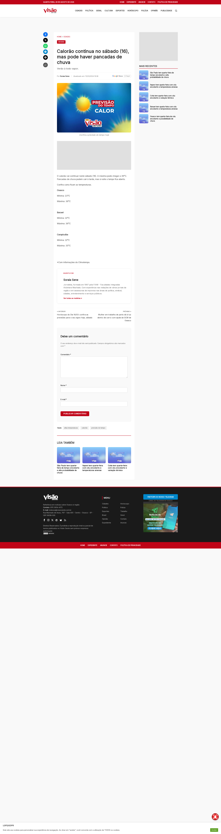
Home (122, 2)
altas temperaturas (71, 428)
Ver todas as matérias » (72, 298)
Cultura (109, 11)
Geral (99, 11)
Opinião (154, 11)
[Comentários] (45, 65)
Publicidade (166, 11)
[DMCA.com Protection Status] (69, 533)
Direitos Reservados (51, 526)
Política (89, 11)
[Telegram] (45, 51)
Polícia (144, 11)
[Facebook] (45, 34)
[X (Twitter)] (45, 40)
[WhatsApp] (45, 46)
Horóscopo (132, 11)
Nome (64, 385)
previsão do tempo (98, 428)
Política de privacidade (168, 2)
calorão (84, 428)
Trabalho (123, 511)
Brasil (104, 515)
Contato (151, 2)
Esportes (120, 11)
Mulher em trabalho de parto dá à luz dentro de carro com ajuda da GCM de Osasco (114, 317)
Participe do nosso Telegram (161, 497)
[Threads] (45, 57)
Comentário (66, 354)
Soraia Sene (64, 76)
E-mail (64, 399)
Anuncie (141, 2)
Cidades (78, 11)
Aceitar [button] (214, 830)
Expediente (131, 2)
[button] (176, 10)
